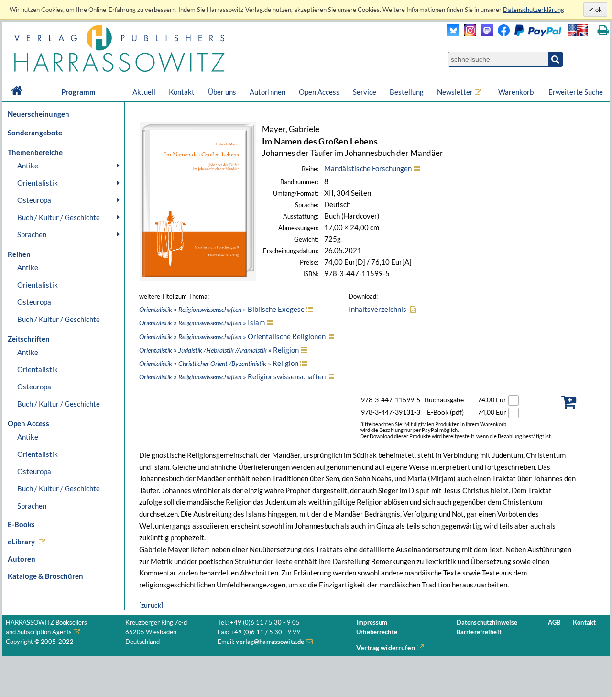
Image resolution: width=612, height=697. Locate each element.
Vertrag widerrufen (385, 647)
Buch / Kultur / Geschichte (58, 217)
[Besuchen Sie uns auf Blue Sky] (453, 34)
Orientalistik (37, 182)
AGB (554, 622)
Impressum (371, 622)
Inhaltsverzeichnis (377, 309)
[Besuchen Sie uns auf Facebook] (501, 34)
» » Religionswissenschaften (232, 376)
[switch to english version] (578, 30)
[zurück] (151, 605)
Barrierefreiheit (479, 632)
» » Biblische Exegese (222, 309)
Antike (27, 165)
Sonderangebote (35, 132)
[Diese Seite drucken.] (603, 30)
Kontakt (182, 92)
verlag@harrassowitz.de (270, 641)
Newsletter (455, 92)
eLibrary (21, 541)
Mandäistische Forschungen (368, 168)
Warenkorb (516, 92)
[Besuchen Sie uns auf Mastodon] (484, 34)
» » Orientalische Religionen (232, 336)
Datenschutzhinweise (487, 622)
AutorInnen (267, 92)
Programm (78, 92)
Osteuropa (34, 200)
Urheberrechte (376, 632)
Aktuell (143, 92)
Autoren (21, 558)
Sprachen (31, 234)
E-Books (21, 524)
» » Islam (202, 322)
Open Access (319, 92)
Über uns (222, 92)
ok (598, 9)
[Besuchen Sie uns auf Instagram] (467, 34)
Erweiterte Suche (575, 92)
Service (364, 92)
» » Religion (219, 349)
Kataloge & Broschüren (45, 576)
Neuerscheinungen (38, 114)
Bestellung (407, 92)
